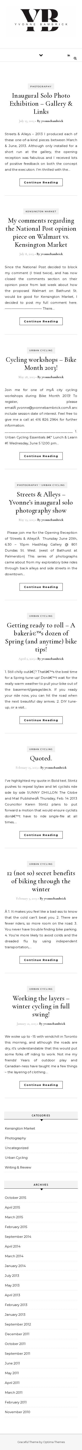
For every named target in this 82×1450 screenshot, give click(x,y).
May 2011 (12, 1373)
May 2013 (12, 1285)
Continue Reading (41, 182)
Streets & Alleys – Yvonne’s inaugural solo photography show (41, 502)
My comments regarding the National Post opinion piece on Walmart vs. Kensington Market (41, 232)
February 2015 (16, 1227)
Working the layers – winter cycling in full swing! (41, 1006)
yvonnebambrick (52, 121)
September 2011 (17, 1354)
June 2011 (12, 1363)
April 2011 (12, 1383)
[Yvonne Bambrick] (41, 22)
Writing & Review (18, 1167)
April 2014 (12, 1246)
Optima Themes (54, 1442)
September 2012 (18, 1324)
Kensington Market (41, 211)
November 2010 (17, 1412)
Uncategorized (16, 1148)
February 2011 (16, 1402)
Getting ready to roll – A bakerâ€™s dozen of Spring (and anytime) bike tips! (41, 637)
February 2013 (16, 1305)
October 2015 (15, 1198)
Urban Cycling (41, 350)
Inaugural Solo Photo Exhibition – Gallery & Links (41, 103)
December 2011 (17, 1334)
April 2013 (12, 1295)
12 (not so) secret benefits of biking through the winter (41, 881)
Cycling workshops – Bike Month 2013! (41, 363)
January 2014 (15, 1266)
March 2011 (13, 1392)
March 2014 (14, 1256)
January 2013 (15, 1315)
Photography (41, 86)
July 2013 (12, 1276)
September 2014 (18, 1237)
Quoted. (41, 758)
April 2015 (12, 1207)
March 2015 (14, 1217)
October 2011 (15, 1344)
